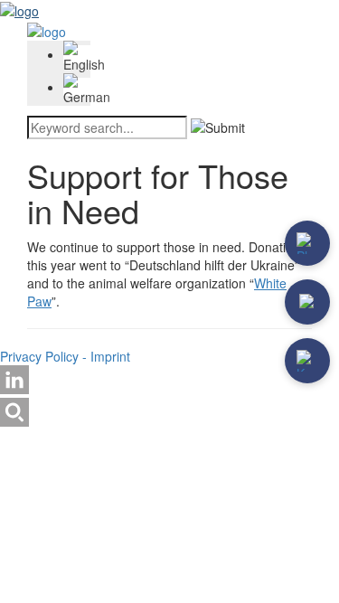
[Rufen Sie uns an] (307, 243)
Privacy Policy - (45, 356)
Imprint (110, 356)
